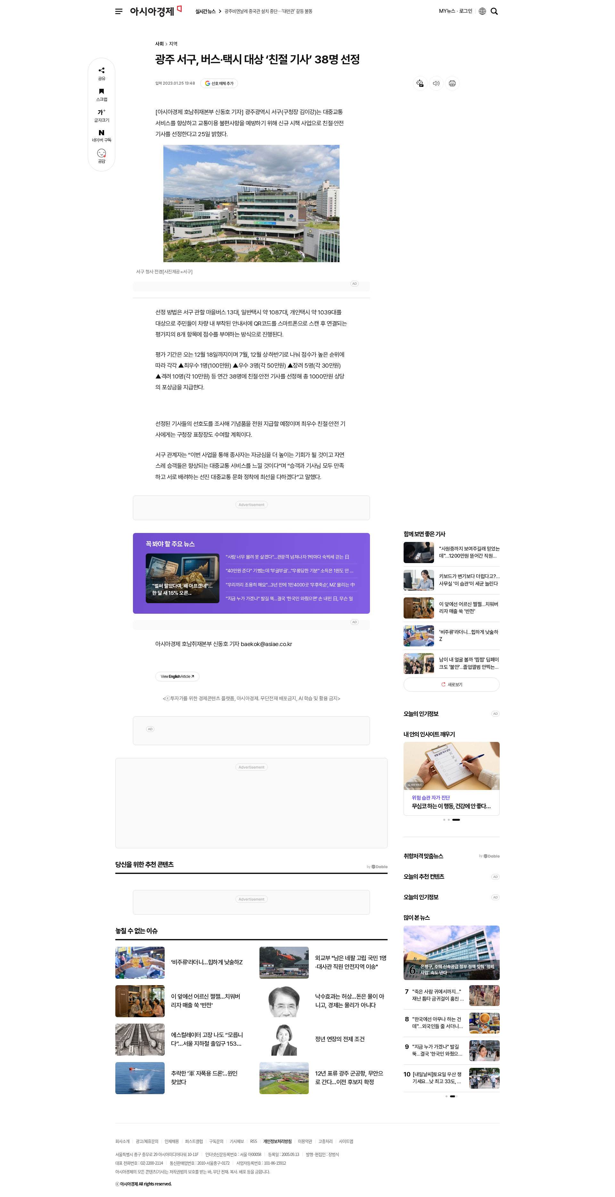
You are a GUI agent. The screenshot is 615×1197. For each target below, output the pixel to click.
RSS (253, 1141)
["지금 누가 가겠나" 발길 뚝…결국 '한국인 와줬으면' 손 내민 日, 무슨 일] (484, 1059)
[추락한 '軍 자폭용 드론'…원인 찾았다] (140, 1092)
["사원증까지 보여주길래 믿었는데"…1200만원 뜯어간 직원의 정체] (419, 561)
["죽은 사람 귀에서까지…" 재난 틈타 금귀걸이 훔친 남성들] (484, 1004)
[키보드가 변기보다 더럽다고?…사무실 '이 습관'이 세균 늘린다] (419, 589)
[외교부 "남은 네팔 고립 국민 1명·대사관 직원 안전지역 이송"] (284, 977)
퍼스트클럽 (194, 1141)
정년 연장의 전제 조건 (339, 1039)
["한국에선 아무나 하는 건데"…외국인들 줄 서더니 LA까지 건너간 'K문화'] (484, 1032)
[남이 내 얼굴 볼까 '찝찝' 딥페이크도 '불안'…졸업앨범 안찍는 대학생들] (419, 672)
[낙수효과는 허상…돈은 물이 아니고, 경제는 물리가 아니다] (284, 1015)
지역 (173, 44)
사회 (159, 44)
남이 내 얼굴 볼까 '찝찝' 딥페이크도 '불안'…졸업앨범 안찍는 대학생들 (469, 664)
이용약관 (305, 1141)
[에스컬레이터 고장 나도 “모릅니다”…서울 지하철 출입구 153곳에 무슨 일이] (140, 1054)
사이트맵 (346, 1141)
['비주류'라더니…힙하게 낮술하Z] (419, 645)
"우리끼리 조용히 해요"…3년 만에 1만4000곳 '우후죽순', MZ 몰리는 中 (290, 585)
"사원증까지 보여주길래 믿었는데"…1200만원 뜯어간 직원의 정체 (469, 553)
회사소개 (122, 1141)
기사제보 (237, 1141)
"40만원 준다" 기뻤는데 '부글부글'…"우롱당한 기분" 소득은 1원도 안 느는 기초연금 (291, 571)
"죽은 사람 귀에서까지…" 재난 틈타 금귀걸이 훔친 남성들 (438, 999)
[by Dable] (377, 867)
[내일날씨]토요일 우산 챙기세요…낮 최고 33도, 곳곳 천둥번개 (437, 1081)
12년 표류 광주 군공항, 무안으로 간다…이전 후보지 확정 (349, 1078)
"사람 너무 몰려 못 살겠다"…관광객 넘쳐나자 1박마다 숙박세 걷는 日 (287, 557)
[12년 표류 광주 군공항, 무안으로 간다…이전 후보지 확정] (284, 1092)
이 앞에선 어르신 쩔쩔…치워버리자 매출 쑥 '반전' (468, 607)
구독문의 (216, 1141)
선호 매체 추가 (222, 83)
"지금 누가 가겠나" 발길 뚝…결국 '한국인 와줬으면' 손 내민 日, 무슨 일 (289, 599)
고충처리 (325, 1141)
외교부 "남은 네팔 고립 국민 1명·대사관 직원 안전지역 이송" (351, 962)
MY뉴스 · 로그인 (455, 11)
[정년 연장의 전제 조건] (284, 1054)
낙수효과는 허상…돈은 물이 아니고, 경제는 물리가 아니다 (349, 1001)
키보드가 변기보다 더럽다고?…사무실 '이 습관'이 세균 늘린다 (469, 579)
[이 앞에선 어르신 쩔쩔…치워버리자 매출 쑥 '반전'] (419, 617)
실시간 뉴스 (205, 11)
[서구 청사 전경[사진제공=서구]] (251, 203)
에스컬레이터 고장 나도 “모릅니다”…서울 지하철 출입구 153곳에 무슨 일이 (207, 1039)
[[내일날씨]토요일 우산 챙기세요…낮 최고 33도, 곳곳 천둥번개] (484, 1087)
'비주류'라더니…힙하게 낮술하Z (468, 635)
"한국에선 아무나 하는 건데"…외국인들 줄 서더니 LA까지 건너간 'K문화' (436, 1026)
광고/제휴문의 (147, 1141)
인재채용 (172, 1141)
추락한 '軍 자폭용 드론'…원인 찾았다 (204, 1078)
